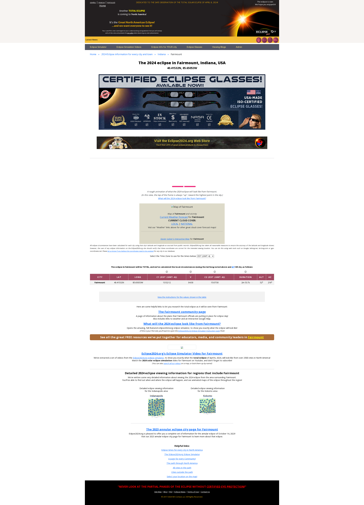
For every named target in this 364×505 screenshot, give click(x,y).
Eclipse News (180, 492)
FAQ (170, 492)
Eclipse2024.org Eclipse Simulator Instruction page (199, 331)
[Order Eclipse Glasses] (264, 39)
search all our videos (172, 363)
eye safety (130, 33)
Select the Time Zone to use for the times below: (173, 256)
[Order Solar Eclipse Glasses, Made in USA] (182, 101)
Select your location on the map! (182, 476)
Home (102, 5)
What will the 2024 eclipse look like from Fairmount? (182, 198)
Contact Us (205, 492)
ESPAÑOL (93, 3)
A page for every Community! (182, 458)
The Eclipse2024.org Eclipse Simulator (182, 454)
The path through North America (182, 463)
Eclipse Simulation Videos (128, 47)
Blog (165, 492)
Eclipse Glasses (194, 47)
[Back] (275, 39)
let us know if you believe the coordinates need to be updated (130, 251)
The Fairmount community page (182, 312)
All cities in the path (182, 467)
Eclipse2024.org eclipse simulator (148, 357)
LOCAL (174, 223)
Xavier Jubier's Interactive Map (174, 239)
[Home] (258, 39)
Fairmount (256, 337)
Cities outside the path (182, 472)
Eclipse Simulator (98, 47)
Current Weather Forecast (174, 217)
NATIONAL (187, 223)
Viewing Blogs (219, 47)
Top (357, 498)
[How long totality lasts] (246, 271)
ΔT (233, 267)
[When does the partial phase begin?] (167, 271)
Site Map (158, 492)
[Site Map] (270, 39)
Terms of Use (193, 492)
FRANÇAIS (101, 3)
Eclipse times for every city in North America (182, 450)
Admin (239, 47)
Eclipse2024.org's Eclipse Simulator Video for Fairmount (182, 353)
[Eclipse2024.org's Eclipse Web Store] (182, 142)
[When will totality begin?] (215, 271)
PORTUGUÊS (111, 3)
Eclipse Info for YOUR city (164, 47)
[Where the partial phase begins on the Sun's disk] (191, 271)
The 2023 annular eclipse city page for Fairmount (182, 429)
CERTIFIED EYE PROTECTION (225, 487)
